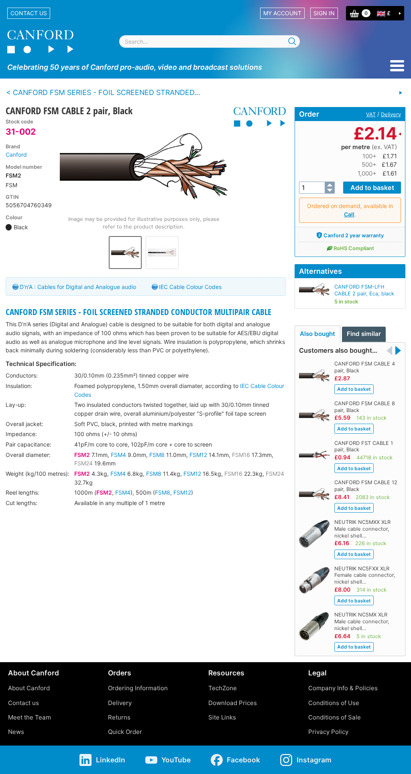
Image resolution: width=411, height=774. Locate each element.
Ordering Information (138, 688)
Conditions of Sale (334, 717)
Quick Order (125, 732)
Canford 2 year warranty (354, 235)
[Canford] (257, 117)
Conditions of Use (333, 703)
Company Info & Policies (343, 688)
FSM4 (118, 454)
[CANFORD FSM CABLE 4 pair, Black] (400, 93)
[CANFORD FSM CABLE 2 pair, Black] (144, 166)
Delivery (391, 114)
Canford (16, 154)
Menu (397, 65)
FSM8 (157, 454)
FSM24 (83, 463)
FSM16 (241, 454)
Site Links (222, 717)
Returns (119, 717)
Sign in (324, 13)
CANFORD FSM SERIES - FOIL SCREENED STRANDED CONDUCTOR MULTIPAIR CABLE (138, 311)
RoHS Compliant (354, 248)
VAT (371, 114)
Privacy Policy (328, 732)
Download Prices (232, 703)
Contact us (28, 13)
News (16, 732)
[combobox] (209, 41)
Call (349, 214)
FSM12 (198, 454)
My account (282, 13)
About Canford (29, 688)
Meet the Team (29, 717)
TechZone (222, 688)
